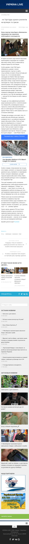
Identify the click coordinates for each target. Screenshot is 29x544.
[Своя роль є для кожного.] (14, 381)
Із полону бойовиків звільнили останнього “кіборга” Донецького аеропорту (20, 279)
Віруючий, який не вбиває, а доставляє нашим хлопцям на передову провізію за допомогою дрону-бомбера (14, 340)
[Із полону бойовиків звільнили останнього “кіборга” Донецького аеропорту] (21, 270)
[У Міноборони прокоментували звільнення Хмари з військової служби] (14, 435)
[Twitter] (22, 294)
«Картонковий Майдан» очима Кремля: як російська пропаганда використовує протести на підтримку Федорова (14, 349)
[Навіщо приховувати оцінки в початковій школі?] (7, 270)
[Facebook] (19, 294)
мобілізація (8, 234)
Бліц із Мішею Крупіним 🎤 (10, 325)
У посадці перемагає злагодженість (12, 365)
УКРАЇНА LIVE (14, 4)
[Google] (27, 294)
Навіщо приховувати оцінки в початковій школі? (7, 277)
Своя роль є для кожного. (9, 313)
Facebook (16, 221)
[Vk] (24, 294)
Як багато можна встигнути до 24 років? (13, 319)
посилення (15, 234)
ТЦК (20, 234)
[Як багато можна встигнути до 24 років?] (14, 399)
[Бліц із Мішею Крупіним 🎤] (14, 418)
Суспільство (5, 14)
